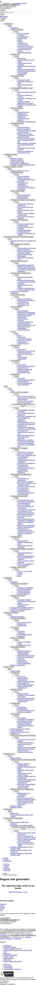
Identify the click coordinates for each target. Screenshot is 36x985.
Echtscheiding (21, 364)
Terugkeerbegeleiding (24, 230)
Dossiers (6, 859)
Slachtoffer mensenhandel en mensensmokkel (26, 71)
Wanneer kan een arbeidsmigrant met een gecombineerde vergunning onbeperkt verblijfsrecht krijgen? (26, 532)
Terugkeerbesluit (22, 225)
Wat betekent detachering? (25, 514)
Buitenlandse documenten (25, 265)
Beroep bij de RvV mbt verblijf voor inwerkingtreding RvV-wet (26, 145)
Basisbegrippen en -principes (26, 248)
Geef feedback (5, 918)
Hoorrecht (20, 120)
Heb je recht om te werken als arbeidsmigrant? (26, 398)
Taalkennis (20, 659)
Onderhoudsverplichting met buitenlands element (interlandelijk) (26, 326)
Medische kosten (15, 758)
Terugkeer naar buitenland (25, 224)
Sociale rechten (15, 671)
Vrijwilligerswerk (22, 540)
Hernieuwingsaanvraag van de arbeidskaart (26, 468)
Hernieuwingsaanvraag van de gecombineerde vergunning (26, 437)
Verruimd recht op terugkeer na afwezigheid (26, 214)
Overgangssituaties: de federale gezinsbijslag (24, 723)
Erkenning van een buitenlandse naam (23, 304)
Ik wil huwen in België (24, 340)
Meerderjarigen (22, 625)
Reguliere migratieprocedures (26, 799)
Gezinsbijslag (21, 718)
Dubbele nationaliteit (23, 663)
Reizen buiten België (23, 195)
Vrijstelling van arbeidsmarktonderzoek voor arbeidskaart (26, 460)
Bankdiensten (21, 707)
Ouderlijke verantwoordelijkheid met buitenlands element (25, 322)
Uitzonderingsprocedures (25, 801)
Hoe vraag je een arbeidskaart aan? (23, 465)
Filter (2, 14)
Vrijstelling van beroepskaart (26, 486)
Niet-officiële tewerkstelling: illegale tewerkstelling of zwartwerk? (26, 557)
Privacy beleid (7, 966)
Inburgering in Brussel (24, 600)
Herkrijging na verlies (24, 645)
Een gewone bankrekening (25, 710)
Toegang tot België (23, 176)
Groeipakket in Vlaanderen (25, 719)
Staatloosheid (21, 74)
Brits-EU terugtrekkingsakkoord (24, 51)
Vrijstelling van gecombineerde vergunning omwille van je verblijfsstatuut (26, 427)
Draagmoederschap (23, 330)
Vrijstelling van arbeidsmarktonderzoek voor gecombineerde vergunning (26, 422)
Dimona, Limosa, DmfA (24, 571)
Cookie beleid (7, 967)
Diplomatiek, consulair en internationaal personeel (25, 47)
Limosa (19, 574)
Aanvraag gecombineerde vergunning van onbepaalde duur (26, 444)
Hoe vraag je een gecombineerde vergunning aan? (26, 432)
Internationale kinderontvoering (22, 318)
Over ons (6, 864)
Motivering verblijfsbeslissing (26, 121)
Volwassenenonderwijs (17, 611)
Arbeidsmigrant (22, 38)
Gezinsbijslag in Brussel (25, 721)
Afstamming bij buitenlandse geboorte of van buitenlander (26, 313)
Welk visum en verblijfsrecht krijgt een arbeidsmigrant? (26, 526)
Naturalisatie (21, 636)
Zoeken (2, 12)
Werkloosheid (14, 733)
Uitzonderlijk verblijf (23, 80)
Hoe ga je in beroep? (23, 129)
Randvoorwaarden (23, 112)
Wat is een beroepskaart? (25, 481)
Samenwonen (21, 349)
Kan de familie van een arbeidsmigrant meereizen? (25, 512)
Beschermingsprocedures (25, 798)
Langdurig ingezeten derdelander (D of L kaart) (25, 102)
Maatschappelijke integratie (26, 655)
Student (19, 40)
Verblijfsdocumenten (16, 158)
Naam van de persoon (24, 299)
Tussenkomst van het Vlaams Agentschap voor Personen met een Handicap (26, 749)
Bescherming (21, 58)
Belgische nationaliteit (17, 616)
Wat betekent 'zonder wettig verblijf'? (21, 825)
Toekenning (21, 633)
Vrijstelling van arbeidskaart (26, 463)
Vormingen (6, 869)
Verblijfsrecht (14, 28)
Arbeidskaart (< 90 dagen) (25, 452)
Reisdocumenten (22, 198)
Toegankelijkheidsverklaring (12, 969)
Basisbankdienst (22, 709)
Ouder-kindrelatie (22, 311)
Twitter (2, 905)
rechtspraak (3, 935)
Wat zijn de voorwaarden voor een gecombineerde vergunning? (26, 418)
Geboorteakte (21, 660)
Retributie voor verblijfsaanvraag (22, 114)
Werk (12, 390)
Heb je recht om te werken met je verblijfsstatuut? (25, 401)
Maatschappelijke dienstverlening (22, 679)
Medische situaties (16, 807)
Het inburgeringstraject (24, 589)
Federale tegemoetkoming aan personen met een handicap (25, 744)
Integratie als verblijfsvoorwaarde (23, 117)
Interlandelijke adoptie (24, 315)
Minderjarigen (21, 624)
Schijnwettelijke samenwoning (22, 358)
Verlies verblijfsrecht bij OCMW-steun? (24, 687)
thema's (17, 934)
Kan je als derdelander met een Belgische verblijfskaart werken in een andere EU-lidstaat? (26, 521)
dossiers (28, 934)
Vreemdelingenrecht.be (19, 3)
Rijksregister (14, 813)
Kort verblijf (20, 35)
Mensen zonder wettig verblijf (19, 822)
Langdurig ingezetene (24, 49)
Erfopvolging (21, 378)
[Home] (10, 8)
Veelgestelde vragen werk (25, 500)
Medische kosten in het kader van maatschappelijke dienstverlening (26, 781)
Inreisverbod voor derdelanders (22, 183)
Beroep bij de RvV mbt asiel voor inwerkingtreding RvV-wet (26, 140)
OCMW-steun (21, 676)
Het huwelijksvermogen (24, 339)
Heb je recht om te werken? (25, 396)
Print (1, 910)
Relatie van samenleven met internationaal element (26, 351)
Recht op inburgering (23, 591)
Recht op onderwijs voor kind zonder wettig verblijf (26, 839)
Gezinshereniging (22, 37)
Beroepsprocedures (23, 127)
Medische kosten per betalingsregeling (23, 764)
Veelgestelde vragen (23, 372)
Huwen (19, 335)
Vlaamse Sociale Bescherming (20, 732)
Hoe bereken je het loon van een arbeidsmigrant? (26, 502)
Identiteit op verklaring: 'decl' (26, 290)
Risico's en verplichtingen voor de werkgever (25, 564)
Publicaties (6, 870)
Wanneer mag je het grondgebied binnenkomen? (26, 178)
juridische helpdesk (6, 938)
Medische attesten (16, 806)
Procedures (21, 631)
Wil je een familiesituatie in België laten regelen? (25, 252)
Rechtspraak (7, 861)
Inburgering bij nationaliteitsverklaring (22, 607)
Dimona (19, 573)
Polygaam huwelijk (23, 343)
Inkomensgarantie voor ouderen (20, 729)
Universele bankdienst (24, 712)
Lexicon (5, 867)
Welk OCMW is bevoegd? (25, 684)
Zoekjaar (20, 41)
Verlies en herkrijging (24, 642)
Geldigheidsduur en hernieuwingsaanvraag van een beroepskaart (25, 492)
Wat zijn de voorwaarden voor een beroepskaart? (26, 484)
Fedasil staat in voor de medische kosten (24, 774)
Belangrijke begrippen (24, 651)
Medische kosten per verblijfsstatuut (23, 794)
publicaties (18, 938)
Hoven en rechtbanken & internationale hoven (25, 151)
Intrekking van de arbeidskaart (22, 471)
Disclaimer (6, 964)
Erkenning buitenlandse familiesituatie (24, 255)
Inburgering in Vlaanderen (25, 587)
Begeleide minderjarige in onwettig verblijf (25, 700)
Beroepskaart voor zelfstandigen (23, 479)
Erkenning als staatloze (17, 665)
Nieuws (5, 858)
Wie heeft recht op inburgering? (23, 605)
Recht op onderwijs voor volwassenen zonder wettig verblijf (25, 844)
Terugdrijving (21, 189)
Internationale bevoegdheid (25, 300)
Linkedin (2, 907)
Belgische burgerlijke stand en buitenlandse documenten (26, 267)
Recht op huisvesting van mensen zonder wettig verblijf (26, 836)
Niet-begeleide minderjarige (26, 698)
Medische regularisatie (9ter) (26, 69)
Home (5, 873)
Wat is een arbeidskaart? (25, 454)
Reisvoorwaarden (22, 196)
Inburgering (14, 582)
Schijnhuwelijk (22, 342)
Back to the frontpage (15, 892)
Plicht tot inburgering (23, 592)
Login (25, 892)
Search (3, 10)
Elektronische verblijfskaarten (19, 163)
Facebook (3, 904)
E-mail (2, 909)
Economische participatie (25, 657)
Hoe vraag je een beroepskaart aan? (23, 488)
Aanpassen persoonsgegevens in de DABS (25, 285)
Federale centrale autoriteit (25, 288)
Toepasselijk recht (23, 302)
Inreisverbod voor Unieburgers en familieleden (26, 186)
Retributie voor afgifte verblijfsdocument (22, 165)
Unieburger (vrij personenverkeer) (22, 43)
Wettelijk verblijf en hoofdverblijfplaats (23, 653)
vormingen (27, 937)
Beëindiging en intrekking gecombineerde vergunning (26, 440)
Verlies (19, 643)
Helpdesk (6, 865)
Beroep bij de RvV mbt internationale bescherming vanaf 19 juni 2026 (25, 135)
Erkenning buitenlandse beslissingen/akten (24, 370)
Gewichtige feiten (22, 662)
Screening (13, 824)
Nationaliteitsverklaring (24, 634)
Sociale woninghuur (16, 730)
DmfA (19, 576)
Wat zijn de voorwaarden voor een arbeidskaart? (26, 456)
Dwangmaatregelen (23, 232)
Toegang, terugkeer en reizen (19, 170)
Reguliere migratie (23, 33)
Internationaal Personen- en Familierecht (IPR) (17, 950)
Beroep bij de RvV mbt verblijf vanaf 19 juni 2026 (26, 131)
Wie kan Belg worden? (24, 622)
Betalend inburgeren (23, 594)
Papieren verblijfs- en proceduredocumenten (17, 160)
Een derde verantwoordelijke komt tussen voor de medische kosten (26, 786)
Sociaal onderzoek (23, 683)
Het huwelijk (21, 337)
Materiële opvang (22, 693)
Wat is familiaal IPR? (23, 249)
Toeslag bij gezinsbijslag (25, 752)
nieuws (23, 934)
